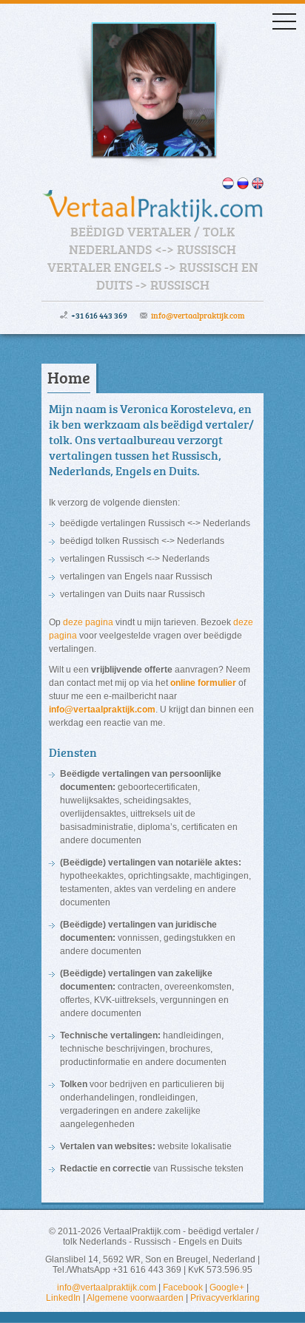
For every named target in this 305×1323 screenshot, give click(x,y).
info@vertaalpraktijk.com (198, 315)
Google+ (227, 1287)
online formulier (203, 683)
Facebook (183, 1287)
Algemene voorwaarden (135, 1298)
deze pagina (88, 622)
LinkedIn (63, 1298)
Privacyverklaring (225, 1298)
